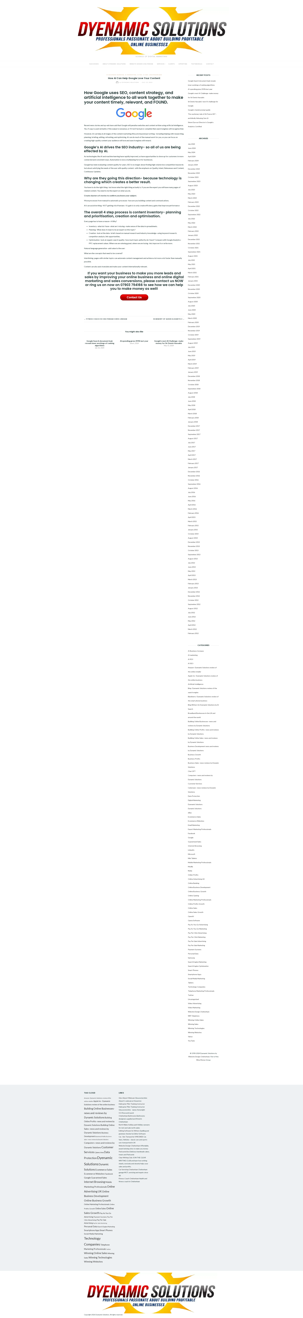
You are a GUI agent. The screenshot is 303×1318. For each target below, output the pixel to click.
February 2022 (193, 231)
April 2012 (192, 625)
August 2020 (193, 302)
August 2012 (193, 608)
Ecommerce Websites (196, 821)
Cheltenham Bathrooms (127, 1116)
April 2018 (192, 409)
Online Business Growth (197, 891)
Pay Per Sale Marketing (196, 945)
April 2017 (192, 455)
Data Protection (194, 796)
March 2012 (192, 629)
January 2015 (193, 530)
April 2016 (192, 505)
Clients (171, 64)
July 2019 (191, 347)
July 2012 (191, 613)
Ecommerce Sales (194, 817)
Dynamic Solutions (195, 809)
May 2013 (191, 571)
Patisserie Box (124, 1152)
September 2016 (194, 484)
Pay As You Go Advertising (198, 925)
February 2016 (193, 513)
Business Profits (194, 759)
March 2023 (192, 198)
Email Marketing (194, 825)
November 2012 (194, 596)
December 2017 (194, 426)
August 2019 (193, 343)
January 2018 (193, 422)
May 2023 (191, 194)
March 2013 (192, 579)
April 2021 (192, 268)
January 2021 (193, 281)
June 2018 (192, 401)
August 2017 (193, 438)
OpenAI (191, 916)
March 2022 (192, 227)
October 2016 (193, 480)
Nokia (190, 871)
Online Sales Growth (195, 912)
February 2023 (193, 202)
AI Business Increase (115, 74)
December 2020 (194, 285)
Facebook (191, 833)
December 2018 (194, 376)
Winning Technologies (196, 1028)
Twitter (191, 995)
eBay (190, 813)
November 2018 (194, 380)
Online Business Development (199, 887)
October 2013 (193, 550)
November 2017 (194, 430)
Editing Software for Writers (129, 1131)
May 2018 (191, 405)
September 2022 (194, 214)
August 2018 (193, 393)
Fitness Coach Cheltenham (129, 1178)
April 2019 (192, 360)
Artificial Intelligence (195, 684)
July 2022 (191, 219)
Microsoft (191, 854)
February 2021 (193, 277)
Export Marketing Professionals (199, 829)
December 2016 (194, 472)
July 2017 (191, 443)
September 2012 (194, 604)
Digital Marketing (194, 800)
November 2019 (194, 331)
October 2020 (193, 293)
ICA (120, 1113)
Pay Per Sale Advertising (197, 941)
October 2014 (193, 534)
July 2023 (191, 190)
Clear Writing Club (125, 1158)
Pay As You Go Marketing (197, 929)
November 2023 (194, 173)
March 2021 (192, 273)
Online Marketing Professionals (199, 900)
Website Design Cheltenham (141, 64)
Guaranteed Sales (194, 842)
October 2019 (193, 335)
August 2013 (193, 559)
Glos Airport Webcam (127, 1098)
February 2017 (193, 463)
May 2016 (191, 501)
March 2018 (192, 414)
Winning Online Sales (196, 1020)
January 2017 (193, 467)
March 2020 (192, 318)
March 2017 (192, 459)
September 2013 (194, 555)
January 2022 (193, 235)
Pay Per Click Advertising (197, 933)
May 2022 (191, 223)
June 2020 (192, 310)
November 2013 (194, 546)
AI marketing (130, 74)
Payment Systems (194, 949)
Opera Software (194, 920)
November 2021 (194, 244)
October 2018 (193, 384)
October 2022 (193, 210)
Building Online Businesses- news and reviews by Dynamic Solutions (99, 1113)
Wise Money (200, 1060)
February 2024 (193, 161)
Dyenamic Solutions (129, 82)
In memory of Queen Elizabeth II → (168, 319)
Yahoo (190, 1037)
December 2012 (194, 592)
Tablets (191, 983)
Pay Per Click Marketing (196, 937)
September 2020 (194, 297)
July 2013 (191, 563)
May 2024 (191, 152)
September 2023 (194, 181)
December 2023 (194, 169)
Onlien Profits (193, 875)
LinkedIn (191, 850)
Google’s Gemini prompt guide (199, 110)
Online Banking (193, 883)
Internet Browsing (195, 846)
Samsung (191, 958)
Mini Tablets (192, 858)
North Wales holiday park (128, 1125)
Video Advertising (194, 1003)
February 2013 (193, 584)
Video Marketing (194, 1008)
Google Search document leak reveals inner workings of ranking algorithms (99, 343)
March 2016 (192, 509)
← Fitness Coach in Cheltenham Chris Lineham (105, 319)
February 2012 (193, 633)
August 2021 (193, 256)
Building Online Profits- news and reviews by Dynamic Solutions (99, 1121)
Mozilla (190, 867)
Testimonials (196, 64)
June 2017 (192, 447)
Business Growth (194, 755)
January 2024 (193, 165)
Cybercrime (99, 1152)
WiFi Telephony (193, 1016)
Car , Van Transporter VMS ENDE (131, 1137)
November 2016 (194, 476)
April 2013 (192, 575)
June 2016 (192, 496)
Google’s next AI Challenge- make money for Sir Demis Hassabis (168, 342)
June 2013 (192, 567)
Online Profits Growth (196, 904)
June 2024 (192, 148)
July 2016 (191, 492)
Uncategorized (155, 74)
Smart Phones (193, 970)
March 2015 (192, 521)
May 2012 (191, 621)
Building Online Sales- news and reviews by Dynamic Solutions (99, 1129)
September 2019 (194, 339)
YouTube (191, 1041)
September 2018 (194, 389)
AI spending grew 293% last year (134, 341)
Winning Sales (193, 1024)
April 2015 (192, 517)
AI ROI (139, 74)
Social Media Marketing (196, 979)
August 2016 (193, 488)
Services (161, 64)
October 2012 (193, 600)
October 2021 (193, 248)
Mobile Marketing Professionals (199, 862)
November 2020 (194, 289)
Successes (94, 64)
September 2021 (194, 252)
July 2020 (191, 306)
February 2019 (193, 368)
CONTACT (210, 64)
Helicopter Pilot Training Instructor (132, 1104)
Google (190, 838)
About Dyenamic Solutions (114, 64)
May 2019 (191, 355)
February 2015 (193, 525)
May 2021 (191, 264)
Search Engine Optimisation (198, 966)
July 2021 (191, 260)
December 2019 (194, 326)
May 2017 (191, 451)
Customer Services (195, 784)
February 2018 (193, 418)
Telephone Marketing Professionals (201, 991)
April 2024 (192, 156)
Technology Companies (196, 987)
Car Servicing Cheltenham (128, 1169)
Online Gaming (193, 896)
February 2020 (193, 322)
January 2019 (193, 372)
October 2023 (193, 177)
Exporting (183, 64)
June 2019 (192, 351)
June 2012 (192, 617)
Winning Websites (195, 1032)
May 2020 (191, 314)
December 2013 (194, 542)
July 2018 (191, 397)
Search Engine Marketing (197, 962)
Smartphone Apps (194, 974)
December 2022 (194, 206)
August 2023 (193, 185)
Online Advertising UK (196, 879)
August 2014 (193, 538)
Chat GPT (192, 771)
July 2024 (191, 144)
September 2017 (194, 434)
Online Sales (192, 908)
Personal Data (193, 954)
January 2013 (193, 588)
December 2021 (194, 239)
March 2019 (192, 364)
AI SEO (145, 74)
